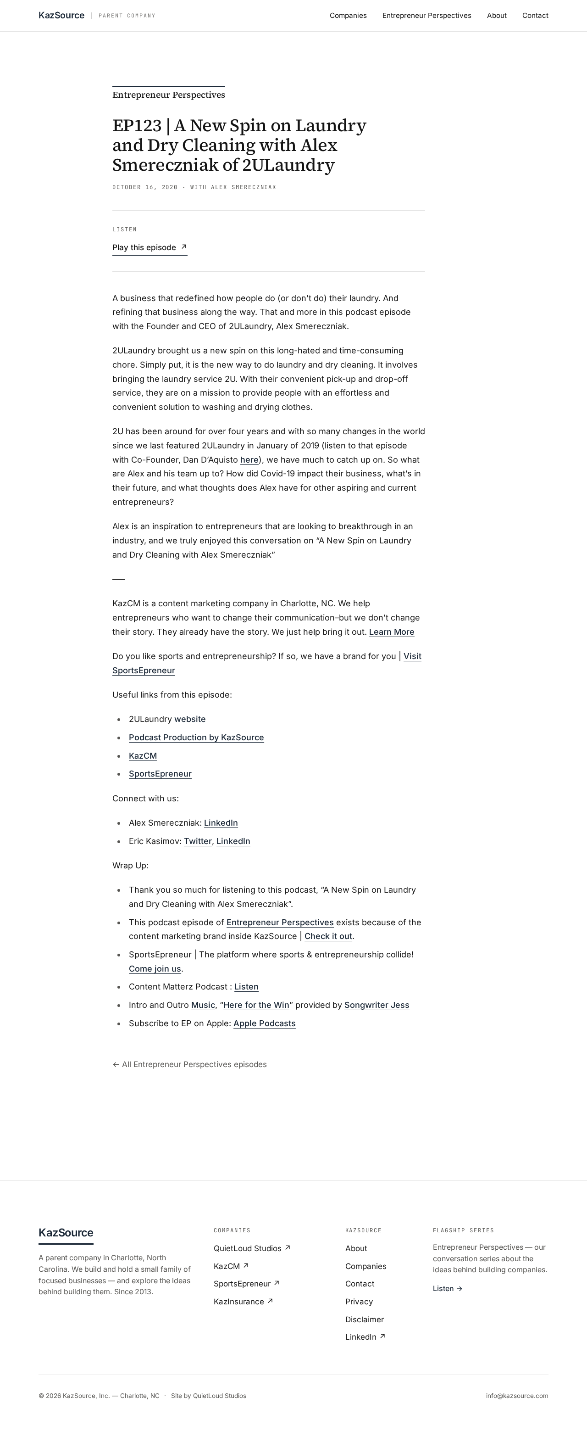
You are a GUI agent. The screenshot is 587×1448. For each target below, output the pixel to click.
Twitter (198, 841)
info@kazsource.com (517, 1395)
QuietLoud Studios (219, 1395)
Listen (246, 986)
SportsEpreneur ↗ (247, 1283)
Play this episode (150, 247)
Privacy (359, 1301)
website (190, 719)
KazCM (143, 755)
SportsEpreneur (160, 773)
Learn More (392, 632)
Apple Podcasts (264, 1023)
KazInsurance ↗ (244, 1301)
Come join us (155, 968)
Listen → (448, 1288)
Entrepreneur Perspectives (426, 15)
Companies (348, 15)
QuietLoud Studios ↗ (252, 1248)
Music (203, 1005)
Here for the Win (256, 1005)
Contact (535, 15)
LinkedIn (221, 822)
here (249, 459)
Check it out (328, 936)
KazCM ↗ (231, 1266)
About (497, 15)
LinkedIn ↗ (365, 1337)
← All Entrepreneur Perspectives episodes (189, 1064)
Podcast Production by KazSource (196, 737)
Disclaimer (364, 1319)
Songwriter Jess (377, 1005)
